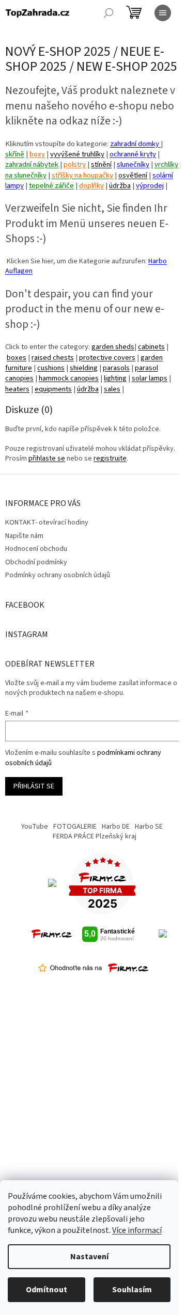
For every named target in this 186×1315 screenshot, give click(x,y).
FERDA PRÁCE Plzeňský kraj (94, 836)
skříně (14, 154)
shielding (84, 367)
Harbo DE (116, 826)
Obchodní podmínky (36, 562)
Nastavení (89, 1256)
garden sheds (112, 346)
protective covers (107, 357)
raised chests (53, 357)
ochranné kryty (133, 154)
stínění (101, 164)
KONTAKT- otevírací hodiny (46, 522)
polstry (75, 164)
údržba (120, 185)
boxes (16, 357)
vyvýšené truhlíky (77, 154)
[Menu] (162, 13)
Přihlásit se (33, 786)
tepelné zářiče (51, 185)
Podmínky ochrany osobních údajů (57, 575)
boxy (37, 154)
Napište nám (24, 536)
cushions (51, 367)
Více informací (137, 1230)
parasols (116, 367)
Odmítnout (46, 1289)
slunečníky (133, 164)
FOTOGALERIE (75, 826)
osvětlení (132, 175)
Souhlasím (132, 1289)
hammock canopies (69, 378)
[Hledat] (108, 13)
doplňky (91, 185)
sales (112, 389)
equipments (53, 389)
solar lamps (149, 378)
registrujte (110, 458)
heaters (17, 389)
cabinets (151, 346)
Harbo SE (149, 826)
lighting (115, 378)
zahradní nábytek (31, 164)
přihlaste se (46, 458)
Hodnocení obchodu (36, 549)
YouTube (34, 826)
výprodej (150, 185)
